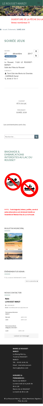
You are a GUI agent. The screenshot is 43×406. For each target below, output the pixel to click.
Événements (12, 30)
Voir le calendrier (31, 281)
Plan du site (22, 401)
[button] (36, 55)
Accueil (5, 30)
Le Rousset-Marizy (14, 3)
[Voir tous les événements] (36, 51)
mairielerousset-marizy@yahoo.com (18, 307)
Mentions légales (34, 399)
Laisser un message (21, 336)
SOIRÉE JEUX (21, 111)
